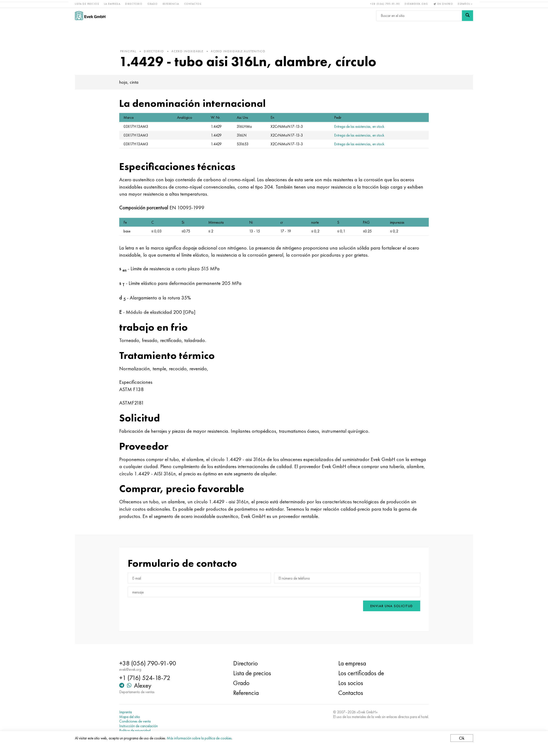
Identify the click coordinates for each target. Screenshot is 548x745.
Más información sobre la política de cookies (199, 738)
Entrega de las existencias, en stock (359, 126)
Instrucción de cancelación (138, 726)
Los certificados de (361, 673)
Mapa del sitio (129, 716)
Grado (152, 4)
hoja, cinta (128, 82)
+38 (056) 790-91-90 (385, 4)
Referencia (171, 4)
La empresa (112, 4)
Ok (462, 738)
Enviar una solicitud (391, 606)
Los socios (350, 683)
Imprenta (125, 712)
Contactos (193, 4)
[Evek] (90, 15)
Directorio (133, 4)
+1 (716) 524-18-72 (144, 678)
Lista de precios (87, 4)
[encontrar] (467, 15)
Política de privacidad (134, 730)
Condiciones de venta (135, 721)
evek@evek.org (416, 4)
